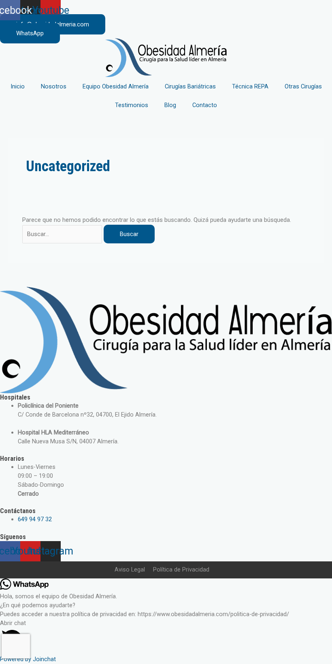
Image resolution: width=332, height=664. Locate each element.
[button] (166, 637)
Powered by (28, 659)
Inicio (18, 86)
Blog (170, 105)
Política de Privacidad (181, 569)
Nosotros (53, 86)
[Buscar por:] (63, 234)
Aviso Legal (130, 569)
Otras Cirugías (303, 86)
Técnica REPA (250, 86)
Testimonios (131, 105)
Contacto (204, 105)
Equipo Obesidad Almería (116, 86)
